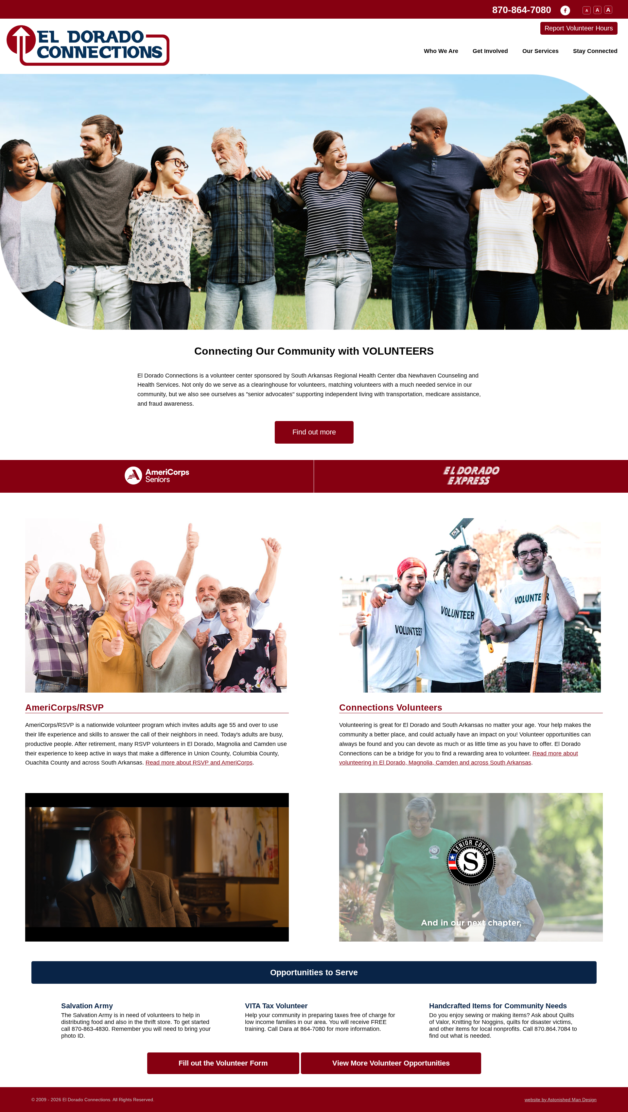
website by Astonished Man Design (561, 1099)
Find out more (314, 432)
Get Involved (490, 51)
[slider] (156, 936)
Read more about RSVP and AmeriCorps (199, 762)
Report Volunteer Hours (579, 28)
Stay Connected (595, 51)
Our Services (540, 51)
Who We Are (441, 51)
